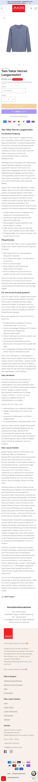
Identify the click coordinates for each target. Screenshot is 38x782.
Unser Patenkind (10, 711)
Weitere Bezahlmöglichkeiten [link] (19, 116)
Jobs (6, 703)
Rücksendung (28, 82)
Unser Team (9, 707)
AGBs (9, 773)
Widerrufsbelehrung (13, 777)
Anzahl (3, 95)
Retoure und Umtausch (13, 685)
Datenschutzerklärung (19, 773)
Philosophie (8, 715)
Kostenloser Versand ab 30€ (15, 82)
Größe (3, 87)
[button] (31, 8)
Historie (7, 719)
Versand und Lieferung (13, 681)
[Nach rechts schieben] (23, 65)
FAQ (5, 689)
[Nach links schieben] (15, 65)
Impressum (8, 693)
